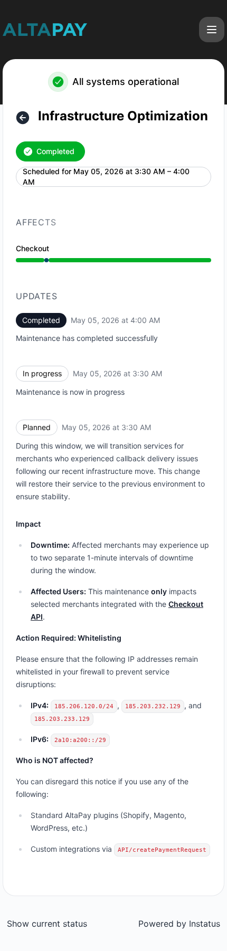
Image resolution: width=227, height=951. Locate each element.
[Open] (211, 29)
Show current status (47, 923)
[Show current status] (23, 118)
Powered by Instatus (179, 923)
